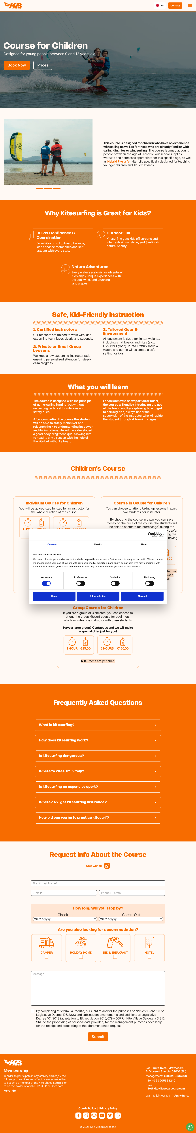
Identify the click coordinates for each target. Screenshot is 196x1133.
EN (162, 5)
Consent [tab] (52, 544)
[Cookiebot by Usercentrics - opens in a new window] (150, 534)
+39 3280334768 (175, 1076)
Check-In (65, 915)
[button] (188, 5)
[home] (13, 5)
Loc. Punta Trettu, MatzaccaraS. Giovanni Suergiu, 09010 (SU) (166, 1069)
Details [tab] (98, 544)
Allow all (142, 596)
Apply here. (181, 1095)
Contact (175, 5)
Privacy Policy (108, 1108)
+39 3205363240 (163, 1080)
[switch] (80, 583)
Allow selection (98, 596)
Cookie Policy (87, 1108)
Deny (54, 596)
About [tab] (144, 544)
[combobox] (160, 5)
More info (10, 1090)
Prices (42, 65)
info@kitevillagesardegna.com (165, 1088)
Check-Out (131, 915)
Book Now (17, 65)
